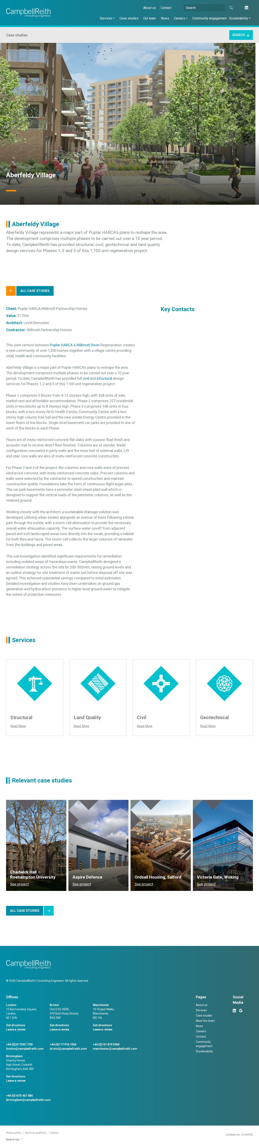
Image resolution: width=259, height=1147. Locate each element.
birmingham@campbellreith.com (28, 1099)
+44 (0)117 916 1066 (63, 1044)
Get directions (15, 1025)
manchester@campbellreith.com (115, 1048)
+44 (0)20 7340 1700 (19, 1044)
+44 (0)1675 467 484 (19, 1095)
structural (104, 378)
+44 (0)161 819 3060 (106, 1044)
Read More (18, 726)
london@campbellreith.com (25, 1048)
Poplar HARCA (61, 345)
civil (86, 378)
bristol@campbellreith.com (68, 1048)
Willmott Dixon (88, 345)
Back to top (12, 1139)
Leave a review (15, 1029)
